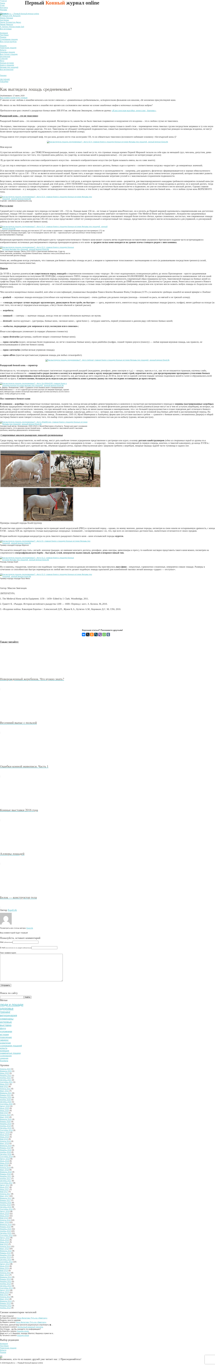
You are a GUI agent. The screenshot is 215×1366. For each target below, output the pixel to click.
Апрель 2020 (5, 1115)
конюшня (4, 1051)
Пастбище (4, 35)
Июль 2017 (4, 1187)
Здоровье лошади (7, 52)
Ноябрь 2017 (5, 1179)
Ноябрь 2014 (5, 1257)
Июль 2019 (4, 1135)
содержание (6, 1056)
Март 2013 (4, 1299)
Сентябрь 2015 (6, 1236)
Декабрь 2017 (5, 1176)
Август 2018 (5, 1159)
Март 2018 (4, 1170)
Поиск (2, 3)
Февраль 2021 (6, 1093)
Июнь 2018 (4, 1163)
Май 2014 (4, 1271)
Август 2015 (5, 1238)
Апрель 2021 (5, 1089)
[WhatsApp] (104, 634)
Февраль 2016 (6, 1225)
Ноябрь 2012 (5, 1308)
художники (6, 1031)
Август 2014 (5, 1264)
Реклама (3, 10)
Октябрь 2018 (5, 1154)
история (4, 1034)
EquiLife (12, 910)
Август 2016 (5, 1211)
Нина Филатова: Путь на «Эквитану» (32, 1318)
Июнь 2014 (4, 1268)
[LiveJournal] (96, 634)
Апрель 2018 (5, 1168)
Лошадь (3, 46)
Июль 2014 (4, 1266)
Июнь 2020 (4, 1111)
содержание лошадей (11, 1045)
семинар (4, 1058)
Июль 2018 (4, 1161)
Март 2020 (4, 1117)
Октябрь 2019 (5, 1128)
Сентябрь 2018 (6, 1157)
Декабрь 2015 (5, 1229)
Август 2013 (5, 1290)
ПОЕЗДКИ (4, 82)
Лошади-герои (23, 1331)
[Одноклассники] (92, 634)
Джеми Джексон (6, 25)
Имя (6, 942)
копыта (3, 1048)
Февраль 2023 (6, 1071)
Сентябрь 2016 (6, 1209)
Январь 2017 (5, 1200)
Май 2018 (4, 1165)
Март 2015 (4, 1249)
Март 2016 (4, 1222)
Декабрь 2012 (5, 1306)
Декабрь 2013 (5, 1282)
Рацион (3, 37)
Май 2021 (4, 1086)
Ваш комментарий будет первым (13, 98)
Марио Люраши (6, 18)
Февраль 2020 (6, 1119)
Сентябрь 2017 (6, 1183)
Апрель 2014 (5, 1273)
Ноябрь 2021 (5, 1078)
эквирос (4, 1040)
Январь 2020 (5, 1122)
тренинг (5, 1012)
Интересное (5, 57)
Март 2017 (4, 1196)
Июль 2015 (4, 1240)
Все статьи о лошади (9, 54)
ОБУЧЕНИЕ (5, 79)
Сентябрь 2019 (6, 1130)
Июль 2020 (4, 1108)
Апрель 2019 (5, 1141)
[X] (88, 634)
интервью (6, 1022)
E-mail (15, 948)
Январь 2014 (5, 1279)
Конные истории (7, 63)
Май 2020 (4, 1113)
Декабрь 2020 (5, 1097)
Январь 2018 (5, 1174)
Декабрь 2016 (5, 1203)
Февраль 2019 (6, 1146)
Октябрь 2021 (5, 1080)
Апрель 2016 (5, 1220)
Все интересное (6, 70)
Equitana (4, 1060)
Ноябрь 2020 (5, 1100)
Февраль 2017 (6, 1198)
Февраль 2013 (6, 1301)
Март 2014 (4, 1275)
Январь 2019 (5, 1148)
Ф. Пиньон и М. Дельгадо (10, 16)
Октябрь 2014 (5, 1260)
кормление (5, 1043)
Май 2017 (4, 1192)
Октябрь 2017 (5, 1181)
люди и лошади (11, 1004)
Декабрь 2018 (5, 1150)
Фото (2, 61)
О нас (2, 5)
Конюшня (4, 33)
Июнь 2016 (4, 1216)
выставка (5, 1025)
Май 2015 (4, 1244)
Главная (3, 1)
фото (3, 1028)
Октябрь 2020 (5, 1102)
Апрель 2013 (5, 1297)
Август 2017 (5, 1185)
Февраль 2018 (6, 1172)
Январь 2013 (5, 1303)
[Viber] (100, 634)
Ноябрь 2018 (5, 1152)
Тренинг (3, 76)
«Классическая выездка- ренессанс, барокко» (134, 110)
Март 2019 (4, 1143)
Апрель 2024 (5, 1069)
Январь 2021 (5, 1095)
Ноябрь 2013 (5, 1284)
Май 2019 (4, 1139)
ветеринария (8, 1015)
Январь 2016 (5, 1227)
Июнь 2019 (4, 1137)
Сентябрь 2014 (6, 1262)
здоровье (6, 1008)
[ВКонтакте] (83, 634)
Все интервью (6, 29)
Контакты (4, 8)
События (4, 59)
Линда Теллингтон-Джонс (10, 22)
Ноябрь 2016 (5, 1205)
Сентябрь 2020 (6, 1104)
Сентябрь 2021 (6, 1082)
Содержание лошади (9, 39)
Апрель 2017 (5, 1194)
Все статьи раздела (8, 42)
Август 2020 (5, 1106)
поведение (6, 1037)
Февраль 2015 (6, 1251)
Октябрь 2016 (5, 1207)
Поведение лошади (8, 48)
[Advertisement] (53, 619)
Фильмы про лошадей (9, 67)
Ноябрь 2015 (5, 1231)
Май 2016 (4, 1218)
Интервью (4, 14)
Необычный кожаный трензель (30, 1327)
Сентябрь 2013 (6, 1288)
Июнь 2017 (4, 1189)
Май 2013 (4, 1295)
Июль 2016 (4, 1214)
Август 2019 (5, 1133)
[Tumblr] (108, 634)
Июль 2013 (4, 1292)
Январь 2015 (5, 1253)
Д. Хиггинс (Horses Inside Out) (12, 27)
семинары (6, 1018)
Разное (3, 1352)
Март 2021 (4, 1091)
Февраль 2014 (6, 1277)
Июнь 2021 (4, 1084)
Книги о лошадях (7, 65)
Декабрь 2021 (5, 1076)
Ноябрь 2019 (5, 1126)
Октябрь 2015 (5, 1233)
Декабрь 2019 (5, 1124)
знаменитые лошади (10, 1053)
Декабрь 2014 (5, 1255)
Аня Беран (4, 20)
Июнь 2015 (4, 1242)
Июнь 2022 (4, 1073)
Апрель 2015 (5, 1246)
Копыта (3, 50)
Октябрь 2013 (5, 1286)
